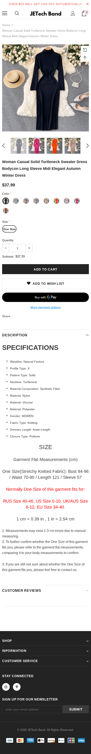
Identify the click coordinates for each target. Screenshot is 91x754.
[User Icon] (73, 13)
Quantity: (8, 240)
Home (6, 25)
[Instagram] (6, 687)
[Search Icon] (17, 13)
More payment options (45, 307)
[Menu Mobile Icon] (4, 13)
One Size (9, 229)
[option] (45, 87)
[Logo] (45, 13)
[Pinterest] (17, 687)
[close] (87, 4)
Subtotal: (8, 256)
